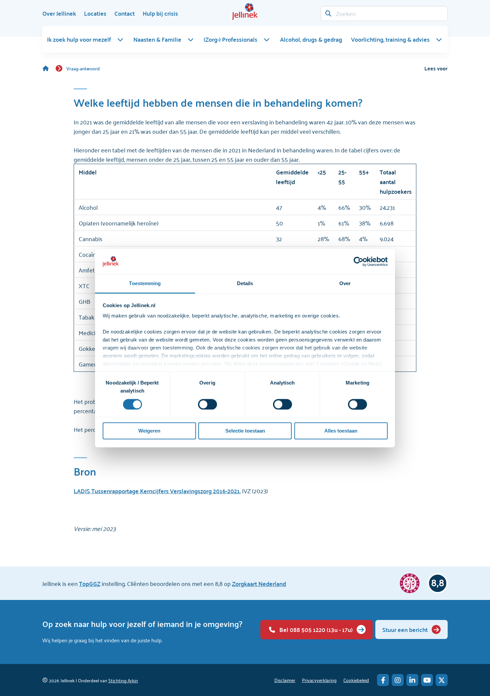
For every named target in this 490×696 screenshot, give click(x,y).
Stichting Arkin (123, 680)
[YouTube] (427, 680)
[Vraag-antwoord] (49, 68)
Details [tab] (245, 283)
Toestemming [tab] (145, 283)
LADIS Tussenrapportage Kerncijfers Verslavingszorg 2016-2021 (157, 490)
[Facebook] (383, 680)
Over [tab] (345, 283)
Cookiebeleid (356, 680)
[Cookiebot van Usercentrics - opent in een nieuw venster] (358, 261)
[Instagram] (398, 680)
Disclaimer (284, 680)
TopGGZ (89, 583)
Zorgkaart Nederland (259, 583)
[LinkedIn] (412, 680)
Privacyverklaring (319, 680)
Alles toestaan (340, 431)
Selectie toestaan (245, 431)
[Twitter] (442, 680)
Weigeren (149, 431)
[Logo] (245, 11)
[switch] (207, 404)
